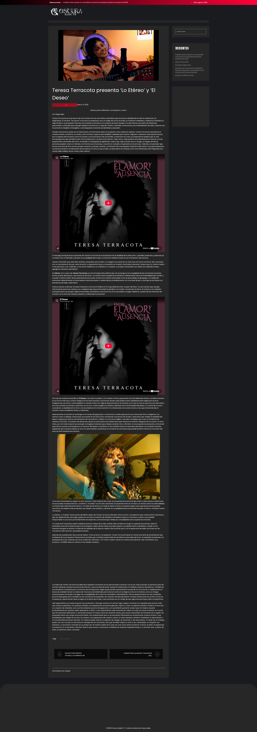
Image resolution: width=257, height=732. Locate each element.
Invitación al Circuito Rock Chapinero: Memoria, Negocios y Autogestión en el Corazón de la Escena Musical (189, 70)
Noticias (72, 105)
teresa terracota (65, 639)
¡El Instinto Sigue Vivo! (183, 65)
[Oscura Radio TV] (66, 11)
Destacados (59, 105)
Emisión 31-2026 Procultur (184, 75)
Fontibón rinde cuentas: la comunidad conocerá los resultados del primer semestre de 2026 (95, 2)
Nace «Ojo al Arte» (182, 62)
